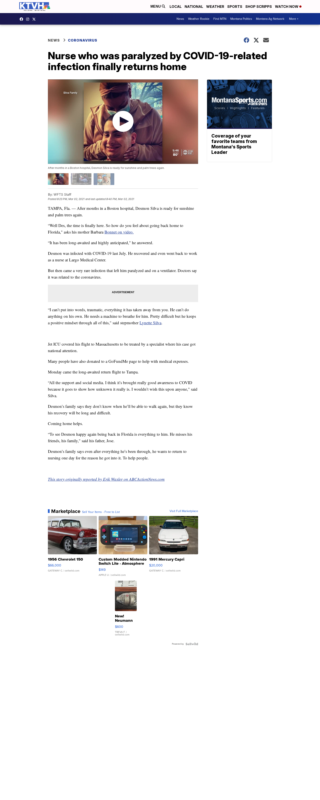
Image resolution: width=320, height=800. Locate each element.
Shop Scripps (258, 6)
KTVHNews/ (22, 19)
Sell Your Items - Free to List (101, 512)
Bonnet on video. (119, 232)
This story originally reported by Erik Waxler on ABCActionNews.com (106, 479)
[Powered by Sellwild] (191, 643)
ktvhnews (28, 19)
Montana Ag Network (270, 19)
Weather (215, 6)
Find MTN (219, 19)
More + (293, 19)
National (194, 6)
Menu (156, 6)
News (180, 19)
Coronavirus (82, 40)
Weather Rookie (198, 19)
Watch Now (287, 6)
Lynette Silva (150, 322)
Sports (234, 6)
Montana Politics (241, 19)
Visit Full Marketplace (184, 511)
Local (176, 6)
